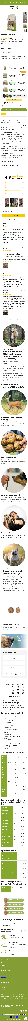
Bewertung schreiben (13, 215)
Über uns (3, 987)
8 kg (3, 52)
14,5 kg (9, 52)
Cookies (3, 972)
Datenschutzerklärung (6, 963)
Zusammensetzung (7, 161)
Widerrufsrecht (4, 967)
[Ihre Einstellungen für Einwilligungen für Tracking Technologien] (25, 1018)
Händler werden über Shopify (8, 975)
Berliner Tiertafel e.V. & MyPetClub (9, 985)
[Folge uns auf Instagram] (24, 931)
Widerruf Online (5, 977)
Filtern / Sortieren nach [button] (9, 219)
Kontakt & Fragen (5, 982)
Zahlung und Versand (6, 970)
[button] (6, 38)
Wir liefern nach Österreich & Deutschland (12, 1006)
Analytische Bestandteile (9, 165)
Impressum (3, 965)
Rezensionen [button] (7, 211)
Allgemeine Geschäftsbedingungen (9, 959)
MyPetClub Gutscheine (6, 990)
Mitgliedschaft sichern (9, 103)
